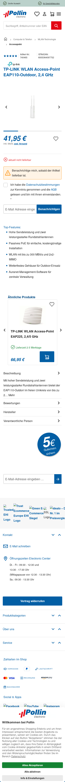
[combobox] (27, 25)
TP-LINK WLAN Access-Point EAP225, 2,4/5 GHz (32, 334)
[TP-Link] (32, 64)
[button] (56, 534)
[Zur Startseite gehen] (14, 14)
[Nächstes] (59, 107)
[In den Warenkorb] (47, 356)
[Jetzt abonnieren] (58, 479)
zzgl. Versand (20, 143)
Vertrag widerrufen (32, 601)
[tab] (32, 383)
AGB (54, 189)
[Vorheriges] (6, 107)
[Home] (5, 39)
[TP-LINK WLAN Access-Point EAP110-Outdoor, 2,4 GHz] (32, 107)
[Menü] (59, 13)
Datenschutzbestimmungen (43, 185)
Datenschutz (26, 486)
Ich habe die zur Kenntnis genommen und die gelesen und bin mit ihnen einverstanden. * (35, 192)
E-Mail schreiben (20, 546)
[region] (32, 109)
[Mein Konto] (44, 14)
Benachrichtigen (49, 209)
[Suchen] (56, 25)
